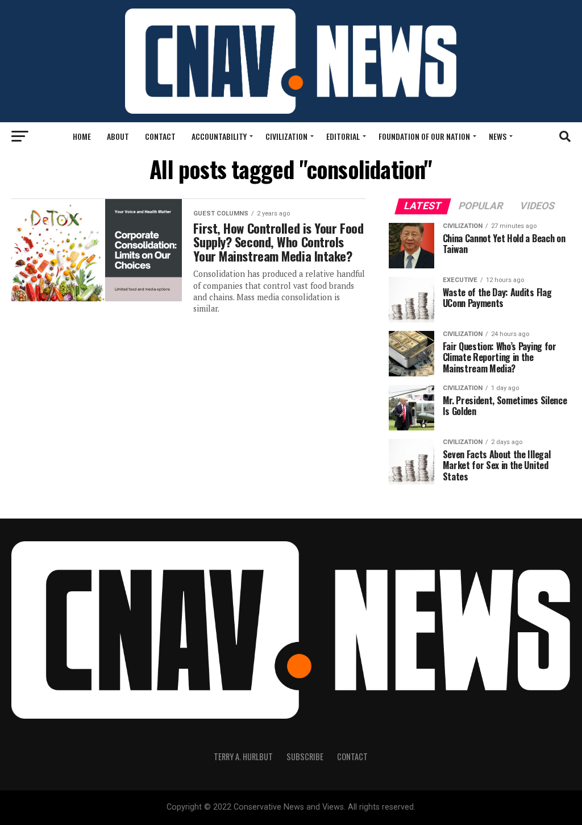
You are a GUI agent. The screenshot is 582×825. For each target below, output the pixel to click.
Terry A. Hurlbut (243, 756)
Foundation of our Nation (424, 136)
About (118, 136)
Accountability (219, 136)
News (497, 136)
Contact (160, 136)
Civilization (286, 136)
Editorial (343, 136)
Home (82, 136)
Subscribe (304, 756)
